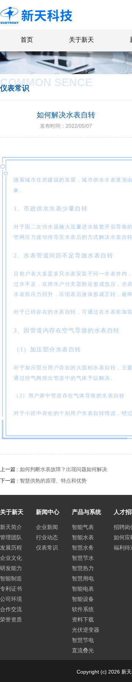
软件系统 (83, 609)
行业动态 (47, 537)
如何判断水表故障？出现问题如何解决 (63, 469)
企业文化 (11, 558)
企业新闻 (47, 527)
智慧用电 (83, 578)
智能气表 (83, 527)
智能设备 (83, 599)
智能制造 (11, 578)
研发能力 (11, 568)
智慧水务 (83, 547)
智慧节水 (83, 558)
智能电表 (83, 589)
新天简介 (11, 527)
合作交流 (11, 609)
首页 (27, 39)
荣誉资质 (11, 619)
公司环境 (11, 599)
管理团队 (11, 537)
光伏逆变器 (85, 630)
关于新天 (81, 39)
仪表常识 (47, 547)
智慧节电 (83, 640)
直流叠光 (83, 650)
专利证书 (11, 589)
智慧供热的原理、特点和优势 (53, 481)
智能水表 (83, 537)
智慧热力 (83, 568)
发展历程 (11, 547)
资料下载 (83, 619)
